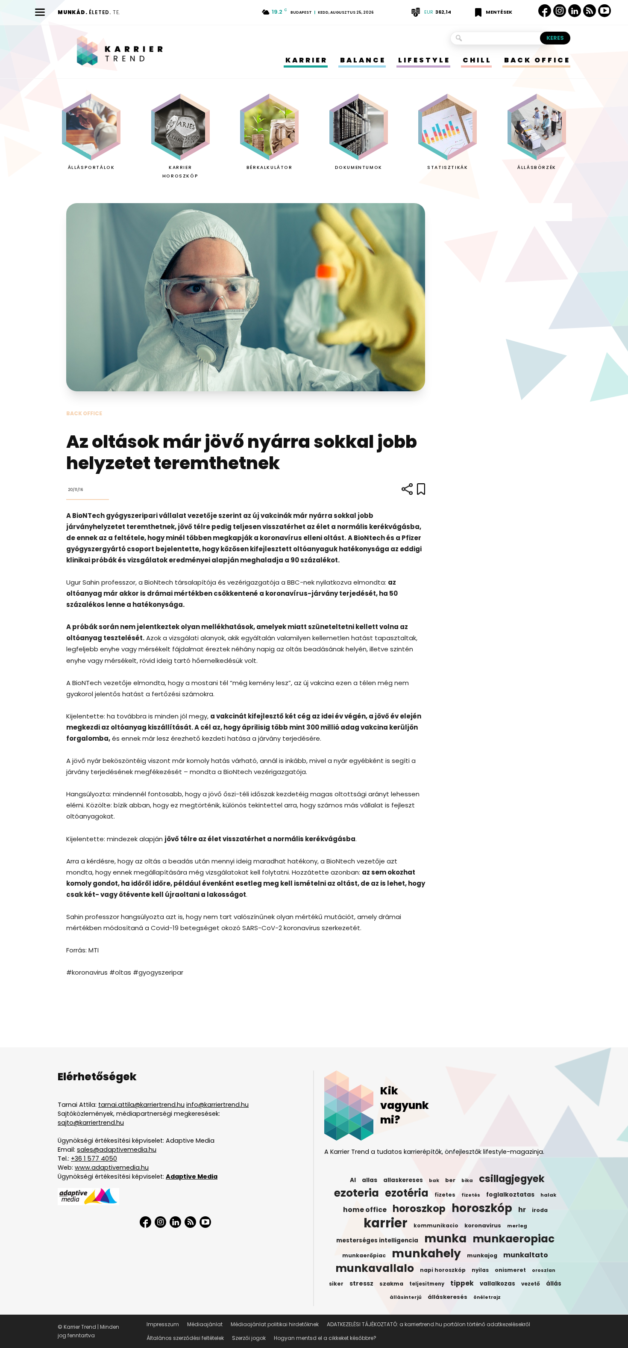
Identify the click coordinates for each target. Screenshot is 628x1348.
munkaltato (525, 1255)
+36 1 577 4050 (94, 1158)
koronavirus (482, 1225)
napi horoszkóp (443, 1270)
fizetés (470, 1195)
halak (548, 1194)
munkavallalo (374, 1268)
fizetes (444, 1194)
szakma (391, 1283)
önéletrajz (487, 1297)
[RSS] (589, 11)
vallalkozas (497, 1284)
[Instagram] (559, 11)
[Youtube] (604, 11)
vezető (530, 1283)
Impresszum (163, 1324)
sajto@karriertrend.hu (91, 1122)
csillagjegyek (512, 1178)
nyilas (480, 1270)
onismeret (510, 1270)
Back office (84, 413)
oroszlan (543, 1270)
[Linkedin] (574, 10)
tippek (462, 1283)
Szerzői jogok (249, 1338)
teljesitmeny (426, 1283)
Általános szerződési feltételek (185, 1338)
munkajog (482, 1255)
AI (353, 1180)
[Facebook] (544, 10)
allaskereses (403, 1180)
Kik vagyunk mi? (404, 1105)
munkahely (426, 1253)
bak (434, 1180)
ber (450, 1180)
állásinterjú (406, 1297)
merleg (517, 1225)
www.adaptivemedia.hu (112, 1167)
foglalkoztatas (510, 1195)
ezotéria (406, 1193)
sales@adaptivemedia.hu (116, 1149)
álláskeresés (447, 1297)
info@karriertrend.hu (217, 1104)
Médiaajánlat (205, 1324)
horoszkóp (482, 1208)
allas (369, 1180)
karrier (386, 1223)
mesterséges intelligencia (377, 1240)
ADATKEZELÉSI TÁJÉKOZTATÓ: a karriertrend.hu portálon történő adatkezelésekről (428, 1324)
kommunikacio (436, 1225)
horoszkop (419, 1208)
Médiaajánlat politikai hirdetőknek (275, 1324)
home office (365, 1210)
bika (467, 1180)
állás (553, 1284)
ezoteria (356, 1193)
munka (445, 1238)
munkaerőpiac (364, 1255)
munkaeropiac (513, 1239)
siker (336, 1283)
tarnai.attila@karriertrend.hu (141, 1104)
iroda (540, 1210)
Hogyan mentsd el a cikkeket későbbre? (325, 1338)
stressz (361, 1283)
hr (522, 1210)
